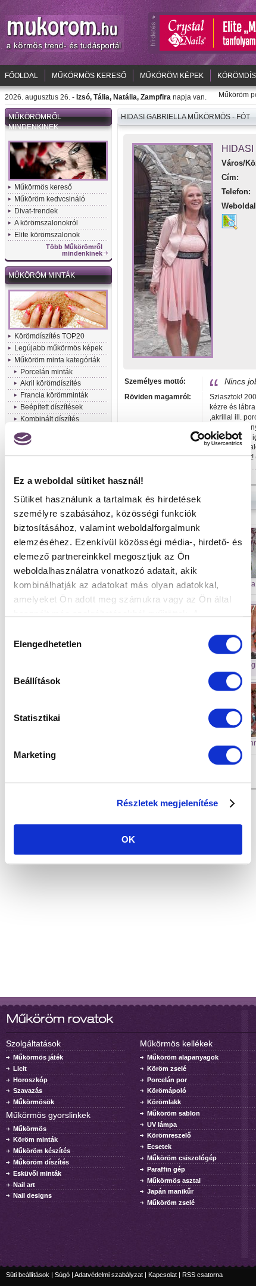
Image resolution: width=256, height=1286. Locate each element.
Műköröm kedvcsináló (49, 199)
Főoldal (21, 76)
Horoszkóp (30, 1079)
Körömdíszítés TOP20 (49, 336)
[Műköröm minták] (58, 328)
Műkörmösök (33, 1101)
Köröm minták (35, 1139)
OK (128, 839)
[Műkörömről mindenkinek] (58, 179)
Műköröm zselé (171, 1202)
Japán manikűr (170, 1191)
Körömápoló (166, 1090)
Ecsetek (159, 1146)
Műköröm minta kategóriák (57, 360)
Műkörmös (29, 1128)
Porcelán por (167, 1079)
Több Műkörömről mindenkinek (74, 250)
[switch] (225, 681)
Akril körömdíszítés (50, 383)
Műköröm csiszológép (182, 1157)
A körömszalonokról (46, 223)
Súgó (62, 1274)
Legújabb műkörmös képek (58, 348)
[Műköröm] (64, 49)
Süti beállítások (27, 1274)
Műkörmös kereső (89, 76)
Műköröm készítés (41, 1150)
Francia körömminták (54, 395)
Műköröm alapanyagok (182, 1057)
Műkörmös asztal (174, 1180)
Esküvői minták (37, 1173)
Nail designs (32, 1195)
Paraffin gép (166, 1169)
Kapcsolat (162, 1274)
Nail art (24, 1184)
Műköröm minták (41, 275)
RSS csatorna (202, 1274)
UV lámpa (162, 1124)
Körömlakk (164, 1101)
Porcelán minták (46, 372)
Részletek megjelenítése (167, 803)
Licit (20, 1068)
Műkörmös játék (38, 1057)
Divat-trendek (36, 211)
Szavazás (27, 1090)
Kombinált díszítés (49, 419)
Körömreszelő (169, 1135)
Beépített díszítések (51, 407)
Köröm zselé (166, 1068)
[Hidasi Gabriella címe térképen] (229, 226)
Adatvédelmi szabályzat (108, 1274)
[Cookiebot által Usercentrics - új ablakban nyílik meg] (190, 438)
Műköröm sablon (173, 1113)
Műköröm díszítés (41, 1162)
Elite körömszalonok (47, 235)
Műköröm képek (172, 76)
